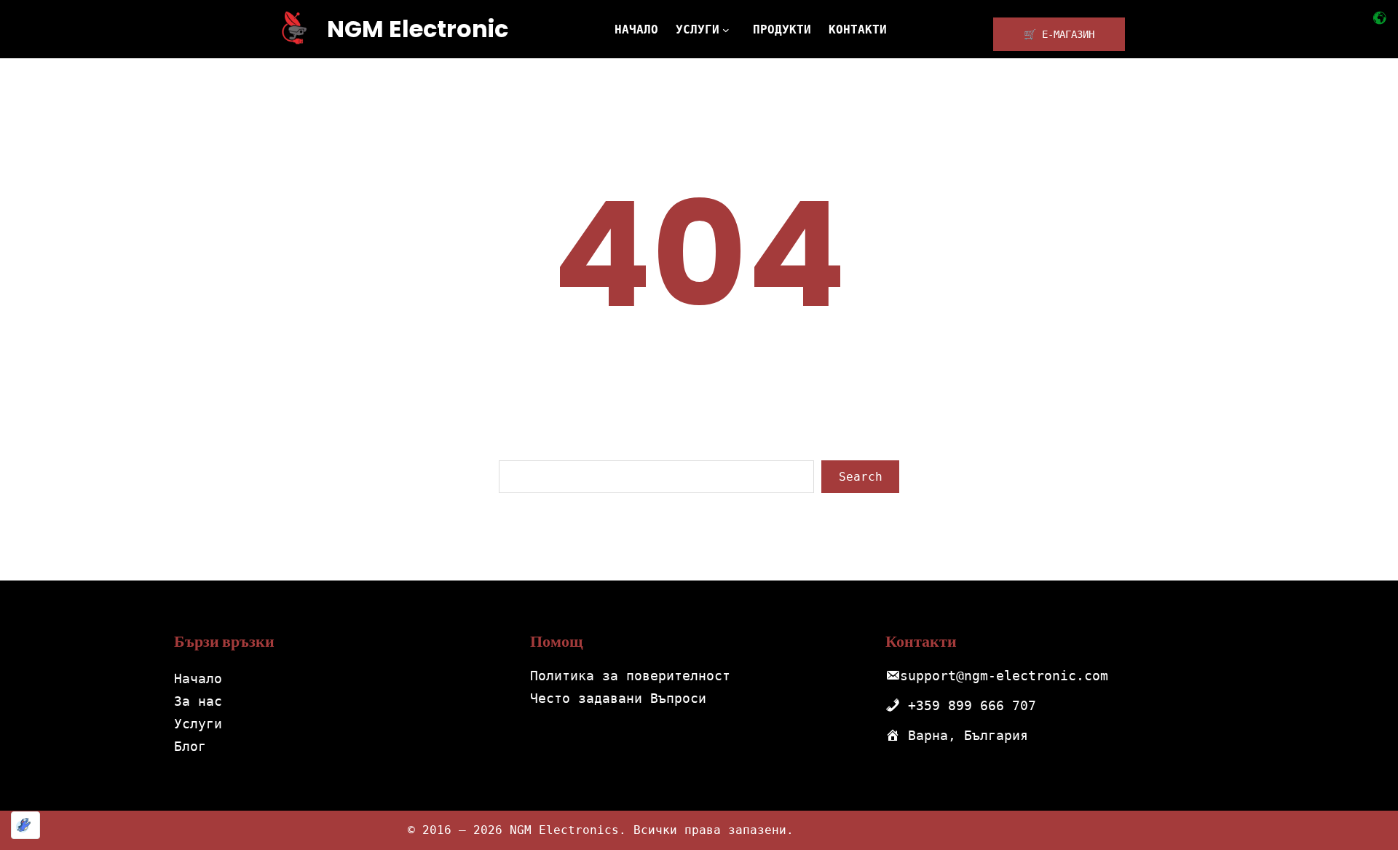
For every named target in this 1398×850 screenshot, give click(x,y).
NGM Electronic (417, 28)
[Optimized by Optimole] (25, 825)
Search (860, 477)
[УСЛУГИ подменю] (728, 29)
